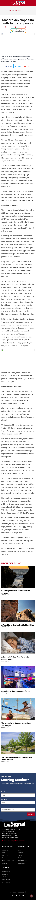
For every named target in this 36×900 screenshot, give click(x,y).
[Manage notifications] (31, 895)
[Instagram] (19, 895)
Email (2, 806)
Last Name (4, 799)
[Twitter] (16, 895)
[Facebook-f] (12, 895)
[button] (4, 2)
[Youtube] (23, 895)
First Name (4, 792)
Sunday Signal (17, 10)
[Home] (2, 10)
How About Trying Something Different (15, 691)
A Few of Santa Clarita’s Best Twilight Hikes (17, 625)
